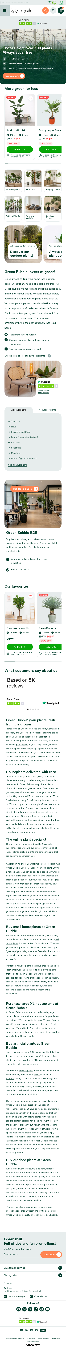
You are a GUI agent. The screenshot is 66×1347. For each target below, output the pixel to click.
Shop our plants (11, 76)
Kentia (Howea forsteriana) (24, 437)
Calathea (15, 442)
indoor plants (12, 852)
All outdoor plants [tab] (47, 410)
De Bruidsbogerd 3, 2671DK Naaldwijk (22, 1291)
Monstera (16, 453)
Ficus (13, 427)
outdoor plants (38, 1215)
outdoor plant (35, 804)
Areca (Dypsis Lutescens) (24, 458)
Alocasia (10, 1078)
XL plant (47, 1020)
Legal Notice (56, 1338)
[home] (20, 10)
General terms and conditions (15, 1338)
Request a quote (22, 488)
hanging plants (27, 970)
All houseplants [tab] (18, 410)
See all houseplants (17, 465)
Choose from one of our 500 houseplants (24, 356)
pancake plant (42, 796)
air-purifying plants (47, 970)
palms (37, 1074)
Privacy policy (31, 1338)
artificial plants (13, 828)
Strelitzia (15, 421)
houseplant (22, 744)
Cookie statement (43, 1338)
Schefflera (16, 448)
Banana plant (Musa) (21, 432)
